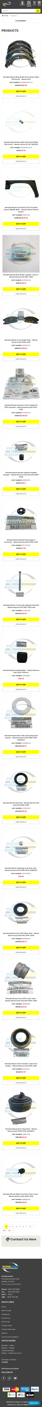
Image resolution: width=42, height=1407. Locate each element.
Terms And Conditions (9, 1337)
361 (9, 1230)
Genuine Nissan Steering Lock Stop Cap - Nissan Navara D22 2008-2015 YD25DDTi (21, 869)
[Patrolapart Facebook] (3, 1378)
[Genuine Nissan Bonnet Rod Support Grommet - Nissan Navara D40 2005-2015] (21, 519)
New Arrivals (6, 1310)
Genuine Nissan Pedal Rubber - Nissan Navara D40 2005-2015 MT (21, 671)
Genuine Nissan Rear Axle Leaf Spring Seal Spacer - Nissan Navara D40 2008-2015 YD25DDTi (21, 737)
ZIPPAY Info (5, 1322)
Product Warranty (8, 1329)
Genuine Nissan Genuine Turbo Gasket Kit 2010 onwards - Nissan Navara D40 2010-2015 (21, 407)
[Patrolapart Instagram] (9, 1378)
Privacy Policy (6, 1325)
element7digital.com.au (26, 1405)
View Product (21, 96)
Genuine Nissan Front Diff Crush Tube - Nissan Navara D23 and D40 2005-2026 (21, 999)
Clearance (5, 1314)
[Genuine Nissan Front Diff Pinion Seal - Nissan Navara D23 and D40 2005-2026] (21, 912)
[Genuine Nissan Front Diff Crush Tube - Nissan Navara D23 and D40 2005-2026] (21, 977)
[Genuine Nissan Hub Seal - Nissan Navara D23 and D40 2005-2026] (21, 782)
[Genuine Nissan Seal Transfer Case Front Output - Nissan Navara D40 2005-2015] (21, 1042)
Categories (20, 21)
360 (4, 1230)
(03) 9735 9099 (14, 1289)
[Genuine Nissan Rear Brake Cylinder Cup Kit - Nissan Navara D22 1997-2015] (21, 254)
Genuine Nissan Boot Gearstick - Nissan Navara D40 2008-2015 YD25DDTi (21, 1130)
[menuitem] (34, 4)
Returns (4, 1333)
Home (6, 16)
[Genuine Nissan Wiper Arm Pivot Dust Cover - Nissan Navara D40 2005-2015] (21, 1173)
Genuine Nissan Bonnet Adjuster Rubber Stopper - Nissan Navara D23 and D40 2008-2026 (21, 474)
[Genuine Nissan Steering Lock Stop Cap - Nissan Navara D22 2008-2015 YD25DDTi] (21, 847)
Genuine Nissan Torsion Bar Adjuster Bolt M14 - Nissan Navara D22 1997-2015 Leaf (21, 606)
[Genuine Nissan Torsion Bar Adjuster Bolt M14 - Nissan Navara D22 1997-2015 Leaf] (21, 584)
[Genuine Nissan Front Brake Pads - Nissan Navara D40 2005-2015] (21, 319)
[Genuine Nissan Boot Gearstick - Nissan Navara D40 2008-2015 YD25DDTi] (21, 1108)
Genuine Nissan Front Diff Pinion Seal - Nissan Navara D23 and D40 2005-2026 (21, 934)
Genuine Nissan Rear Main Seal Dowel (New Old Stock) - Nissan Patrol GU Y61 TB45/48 (21, 143)
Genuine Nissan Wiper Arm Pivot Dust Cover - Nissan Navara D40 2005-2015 (21, 1195)
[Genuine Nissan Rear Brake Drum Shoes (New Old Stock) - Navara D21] (21, 56)
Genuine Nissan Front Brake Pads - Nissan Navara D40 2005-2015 (21, 341)
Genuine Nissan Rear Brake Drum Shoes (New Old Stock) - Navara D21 (21, 78)
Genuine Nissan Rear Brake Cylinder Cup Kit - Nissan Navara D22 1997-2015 (21, 276)
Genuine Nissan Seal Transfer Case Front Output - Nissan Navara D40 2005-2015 (21, 1065)
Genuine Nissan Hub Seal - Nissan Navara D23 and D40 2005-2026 (21, 804)
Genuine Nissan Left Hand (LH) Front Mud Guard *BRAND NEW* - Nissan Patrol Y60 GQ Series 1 (21, 209)
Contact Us (5, 1318)
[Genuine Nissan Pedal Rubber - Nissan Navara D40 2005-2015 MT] (21, 649)
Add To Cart (21, 91)
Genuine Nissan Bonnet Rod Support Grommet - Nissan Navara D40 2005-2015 (21, 541)
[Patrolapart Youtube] (15, 1378)
